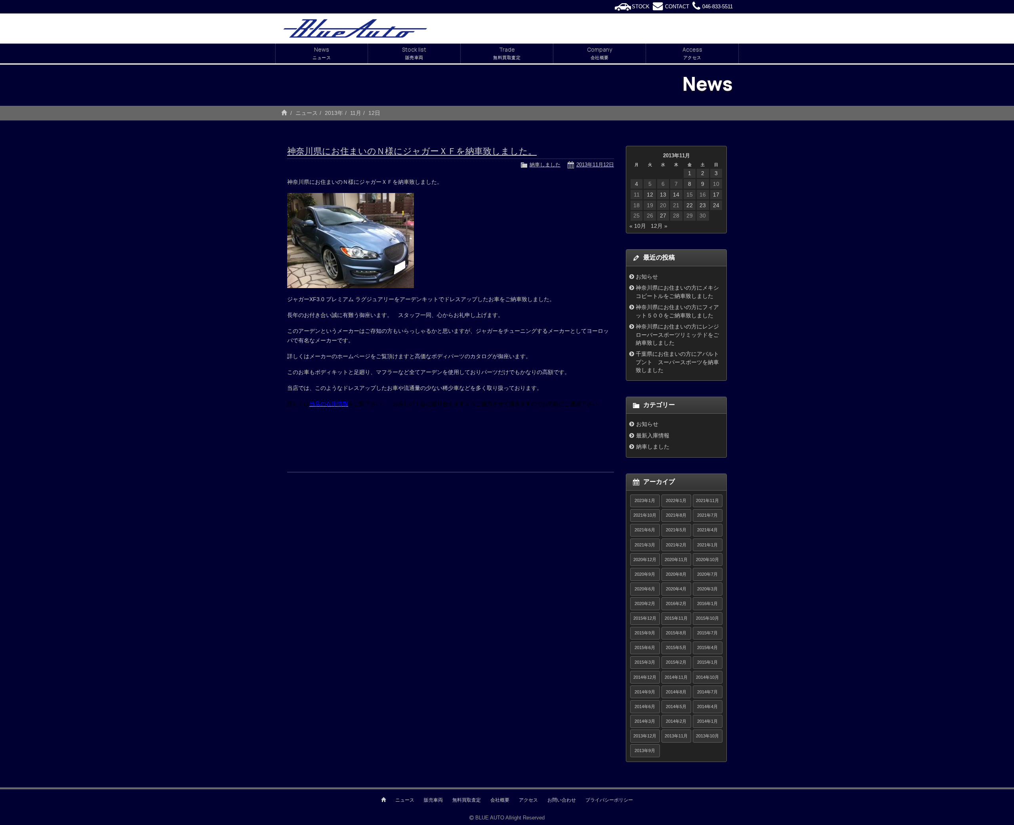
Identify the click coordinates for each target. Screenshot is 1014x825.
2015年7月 (707, 632)
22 (689, 205)
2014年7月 (707, 691)
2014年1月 (707, 721)
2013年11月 (676, 735)
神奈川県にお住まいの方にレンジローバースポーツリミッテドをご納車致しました (677, 334)
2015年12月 (644, 618)
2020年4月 (676, 588)
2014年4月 (707, 706)
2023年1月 (645, 500)
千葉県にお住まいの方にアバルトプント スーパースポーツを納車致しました (677, 362)
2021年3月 (645, 544)
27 (663, 215)
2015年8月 (676, 632)
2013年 (334, 113)
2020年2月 (645, 603)
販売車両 (433, 800)
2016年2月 (676, 603)
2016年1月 (707, 603)
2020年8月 (676, 574)
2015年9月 (645, 632)
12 (650, 194)
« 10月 (637, 226)
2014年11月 (676, 677)
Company (599, 53)
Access (692, 53)
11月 (355, 113)
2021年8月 (676, 515)
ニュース (306, 113)
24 (716, 205)
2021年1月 (707, 544)
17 (716, 194)
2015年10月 (707, 618)
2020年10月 (707, 559)
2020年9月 (645, 574)
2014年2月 (676, 721)
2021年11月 (707, 500)
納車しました (545, 165)
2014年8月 (676, 691)
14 (676, 194)
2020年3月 (707, 588)
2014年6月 (645, 706)
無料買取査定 (466, 800)
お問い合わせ (561, 800)
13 (663, 194)
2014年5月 (676, 706)
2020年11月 (676, 559)
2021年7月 (707, 515)
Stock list (414, 53)
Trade (506, 53)
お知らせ (647, 276)
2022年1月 (676, 500)
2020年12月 (644, 559)
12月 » (659, 226)
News (322, 53)
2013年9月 (645, 750)
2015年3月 (645, 662)
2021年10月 (644, 515)
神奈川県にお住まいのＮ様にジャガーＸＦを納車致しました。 (412, 151)
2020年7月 (707, 574)
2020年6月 (645, 588)
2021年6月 (645, 529)
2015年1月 (707, 662)
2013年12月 (644, 735)
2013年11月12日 (595, 165)
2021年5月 (676, 529)
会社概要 (499, 800)
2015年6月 (645, 647)
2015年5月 (676, 647)
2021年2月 (676, 544)
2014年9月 (645, 691)
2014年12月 (644, 677)
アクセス (528, 800)
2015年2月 (676, 662)
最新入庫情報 (652, 435)
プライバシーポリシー (609, 800)
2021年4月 (707, 529)
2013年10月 (707, 735)
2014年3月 (645, 721)
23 (703, 205)
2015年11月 (676, 618)
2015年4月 (707, 647)
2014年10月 (707, 677)
